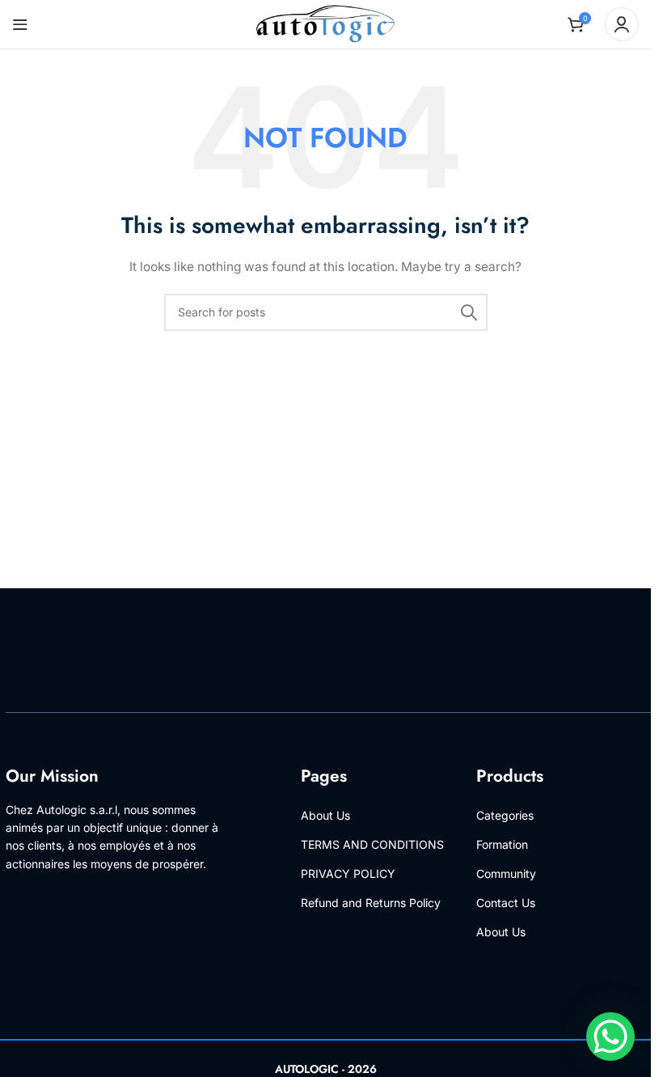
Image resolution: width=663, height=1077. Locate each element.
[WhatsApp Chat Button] (610, 1036)
